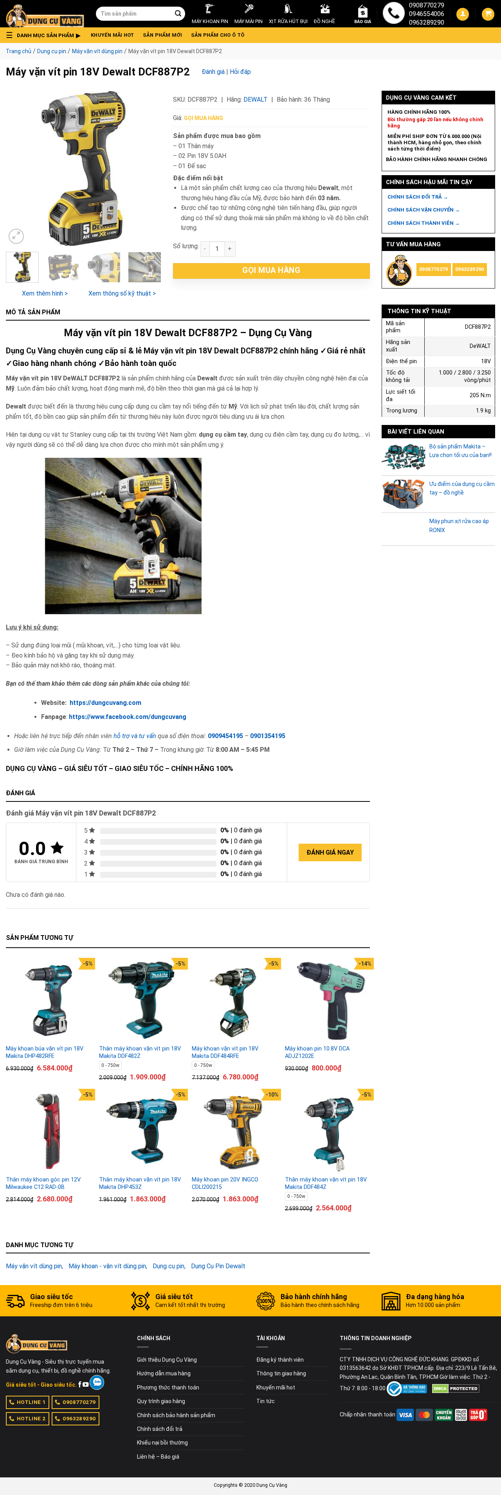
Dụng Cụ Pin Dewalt (218, 1266)
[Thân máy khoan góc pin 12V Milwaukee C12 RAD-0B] (48, 1131)
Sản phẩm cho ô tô (217, 35)
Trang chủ (18, 51)
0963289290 (426, 22)
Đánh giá (213, 71)
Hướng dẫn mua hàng (164, 1373)
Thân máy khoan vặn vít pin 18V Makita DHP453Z (140, 1183)
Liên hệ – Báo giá (158, 1457)
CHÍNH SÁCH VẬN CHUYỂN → (423, 210)
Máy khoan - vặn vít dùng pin (107, 1266)
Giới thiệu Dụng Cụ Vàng (167, 1360)
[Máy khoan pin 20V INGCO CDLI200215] (234, 1131)
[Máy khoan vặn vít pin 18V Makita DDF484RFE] (234, 1000)
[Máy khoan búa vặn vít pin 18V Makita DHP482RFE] (48, 1000)
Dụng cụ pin (51, 51)
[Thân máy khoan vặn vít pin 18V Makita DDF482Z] (141, 1000)
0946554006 (426, 14)
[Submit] (178, 13)
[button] (45, 35)
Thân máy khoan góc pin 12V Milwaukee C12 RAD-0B (43, 1183)
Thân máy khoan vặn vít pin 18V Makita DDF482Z (140, 1052)
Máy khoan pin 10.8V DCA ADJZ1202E (317, 1052)
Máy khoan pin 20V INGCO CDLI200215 (225, 1183)
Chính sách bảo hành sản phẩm (176, 1415)
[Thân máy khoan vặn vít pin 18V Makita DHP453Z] (141, 1131)
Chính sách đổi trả (159, 1429)
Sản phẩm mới (162, 35)
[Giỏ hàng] (488, 14)
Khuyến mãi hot (112, 35)
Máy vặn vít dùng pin (97, 51)
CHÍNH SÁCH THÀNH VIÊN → (423, 223)
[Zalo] (97, 1382)
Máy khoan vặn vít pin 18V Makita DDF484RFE (225, 1052)
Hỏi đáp (240, 71)
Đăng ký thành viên (280, 1360)
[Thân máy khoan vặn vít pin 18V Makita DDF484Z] (327, 1131)
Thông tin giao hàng (281, 1373)
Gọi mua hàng (203, 118)
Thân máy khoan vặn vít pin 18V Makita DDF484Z (326, 1183)
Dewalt (255, 99)
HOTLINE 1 (31, 1402)
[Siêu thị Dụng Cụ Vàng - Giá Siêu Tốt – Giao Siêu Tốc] (45, 13)
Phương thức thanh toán (168, 1387)
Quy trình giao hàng (161, 1401)
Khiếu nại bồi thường (162, 1442)
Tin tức (265, 1401)
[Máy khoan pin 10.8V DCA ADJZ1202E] (327, 1000)
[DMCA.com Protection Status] (455, 1388)
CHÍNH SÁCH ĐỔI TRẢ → (417, 197)
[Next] (148, 168)
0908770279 (426, 5)
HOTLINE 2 (31, 1418)
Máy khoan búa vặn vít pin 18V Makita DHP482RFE (44, 1052)
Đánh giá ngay (330, 852)
